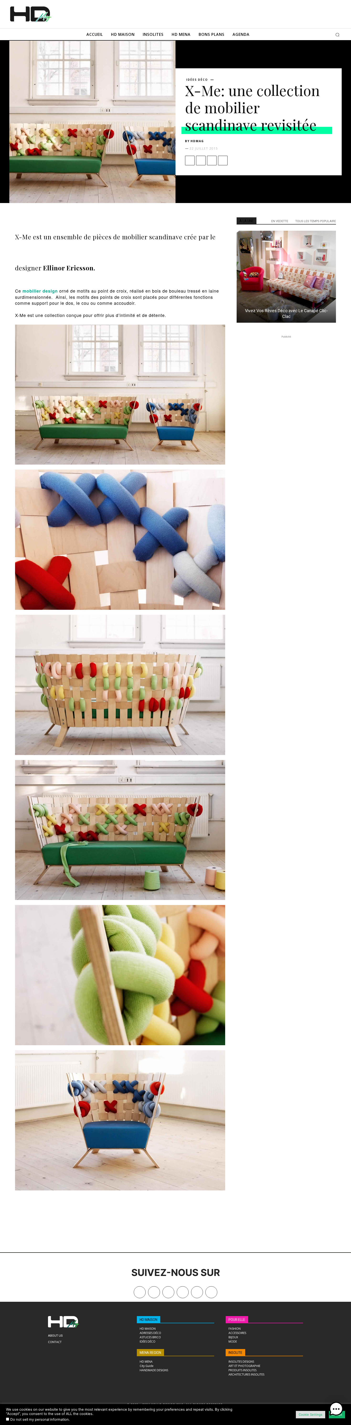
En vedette (279, 221)
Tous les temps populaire (315, 221)
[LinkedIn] (183, 1292)
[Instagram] (168, 1292)
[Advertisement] (182, 13)
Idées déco (197, 79)
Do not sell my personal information (39, 1419)
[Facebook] (190, 160)
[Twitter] (211, 1292)
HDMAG (197, 141)
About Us (55, 1335)
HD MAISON (148, 1320)
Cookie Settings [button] (310, 1414)
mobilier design (40, 291)
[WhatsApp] (223, 160)
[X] (201, 160)
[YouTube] (197, 1292)
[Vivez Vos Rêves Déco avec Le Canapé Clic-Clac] (286, 277)
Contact (55, 1342)
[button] (337, 34)
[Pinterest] (212, 160)
